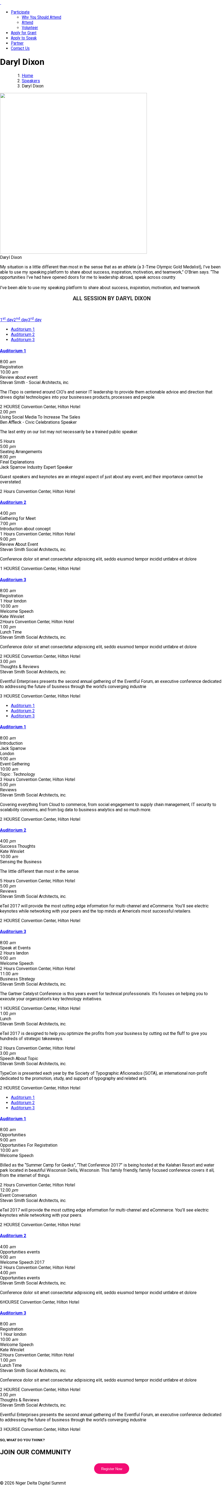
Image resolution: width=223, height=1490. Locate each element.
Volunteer (30, 27)
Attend (27, 22)
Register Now (111, 1469)
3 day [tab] (35, 319)
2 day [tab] (21, 319)
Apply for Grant (23, 32)
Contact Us (20, 48)
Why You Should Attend (41, 17)
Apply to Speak (24, 38)
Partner (17, 43)
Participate (20, 12)
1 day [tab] (7, 319)
